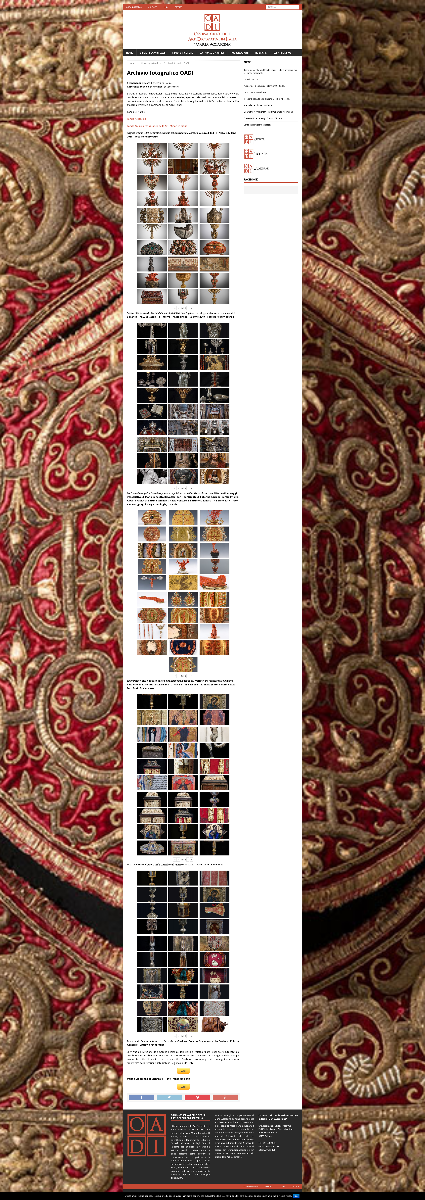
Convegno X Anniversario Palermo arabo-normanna (268, 111)
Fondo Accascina (136, 118)
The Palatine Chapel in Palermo (258, 105)
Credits (178, 7)
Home (129, 52)
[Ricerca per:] (282, 6)
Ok (296, 1196)
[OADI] (212, 29)
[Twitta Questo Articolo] (169, 1098)
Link (166, 7)
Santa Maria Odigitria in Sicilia (257, 124)
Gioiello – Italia (251, 79)
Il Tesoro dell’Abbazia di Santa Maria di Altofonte (267, 98)
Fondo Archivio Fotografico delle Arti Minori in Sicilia (157, 126)
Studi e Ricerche (182, 52)
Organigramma (134, 7)
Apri (183, 1070)
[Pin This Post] (197, 1098)
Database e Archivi (212, 52)
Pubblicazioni (240, 52)
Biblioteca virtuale (153, 52)
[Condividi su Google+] (225, 1098)
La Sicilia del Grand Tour (255, 92)
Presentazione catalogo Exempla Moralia (263, 118)
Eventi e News (282, 52)
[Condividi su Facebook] (141, 1098)
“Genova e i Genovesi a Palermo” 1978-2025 (264, 86)
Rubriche (261, 52)
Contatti (152, 7)
